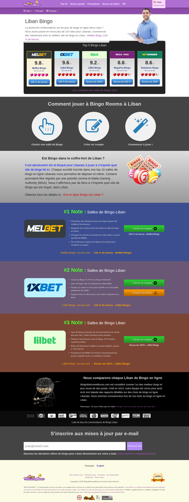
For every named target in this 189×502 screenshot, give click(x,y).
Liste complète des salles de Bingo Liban (94, 90)
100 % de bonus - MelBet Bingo (144, 234)
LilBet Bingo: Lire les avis (76, 363)
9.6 (65, 62)
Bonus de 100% (94, 82)
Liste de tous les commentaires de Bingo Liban (94, 422)
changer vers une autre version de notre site (135, 406)
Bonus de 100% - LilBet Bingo (144, 345)
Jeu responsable (112, 475)
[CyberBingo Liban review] (52, 417)
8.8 (121, 62)
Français (52, 11)
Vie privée (101, 475)
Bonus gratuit (77, 4)
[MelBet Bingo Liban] (39, 76)
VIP (124, 4)
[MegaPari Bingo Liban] (122, 76)
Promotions (93, 4)
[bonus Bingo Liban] (32, 5)
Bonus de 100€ (150, 82)
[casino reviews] (34, 480)
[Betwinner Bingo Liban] (150, 76)
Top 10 (64, 4)
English (100, 466)
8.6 (148, 62)
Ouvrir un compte (142, 228)
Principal (39, 11)
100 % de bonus (39, 82)
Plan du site (99, 477)
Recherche (89, 477)
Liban (28, 11)
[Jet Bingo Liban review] (62, 417)
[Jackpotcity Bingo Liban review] (125, 417)
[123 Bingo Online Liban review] (73, 417)
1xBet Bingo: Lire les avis (76, 305)
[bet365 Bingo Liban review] (104, 417)
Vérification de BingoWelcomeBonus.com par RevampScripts (104, 492)
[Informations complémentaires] (136, 453)
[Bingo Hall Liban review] (94, 417)
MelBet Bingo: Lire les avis (75, 252)
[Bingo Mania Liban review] (147, 417)
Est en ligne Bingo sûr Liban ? (83, 194)
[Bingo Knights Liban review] (83, 417)
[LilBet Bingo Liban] (94, 76)
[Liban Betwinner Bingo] (150, 56)
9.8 (38, 63)
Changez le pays (158, 5)
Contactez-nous (90, 475)
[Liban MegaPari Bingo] (122, 56)
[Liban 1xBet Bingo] (67, 56)
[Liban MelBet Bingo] (39, 56)
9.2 (93, 62)
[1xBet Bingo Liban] (67, 76)
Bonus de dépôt (111, 4)
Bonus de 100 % (122, 82)
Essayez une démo (142, 292)
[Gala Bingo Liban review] (41, 417)
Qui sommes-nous (76, 475)
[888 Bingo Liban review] (30, 417)
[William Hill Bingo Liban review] (136, 417)
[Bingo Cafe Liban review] (115, 417)
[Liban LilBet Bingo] (94, 56)
